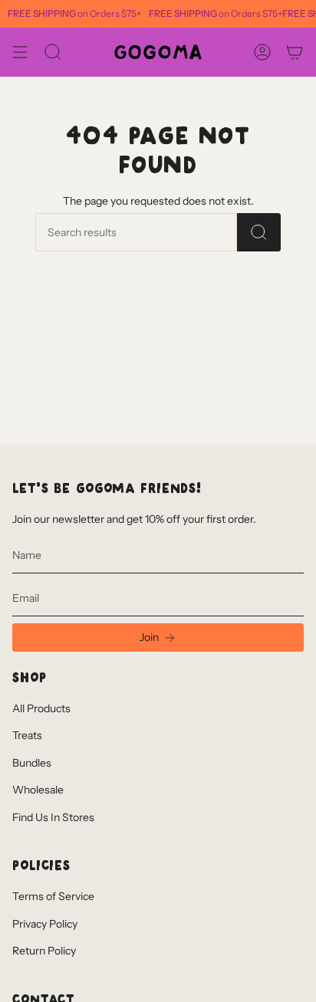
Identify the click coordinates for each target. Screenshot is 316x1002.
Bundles (31, 763)
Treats (27, 735)
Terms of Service (53, 896)
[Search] (259, 232)
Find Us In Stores (53, 817)
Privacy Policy (44, 924)
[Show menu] (20, 52)
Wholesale (38, 790)
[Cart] (294, 52)
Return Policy (44, 951)
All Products (41, 708)
